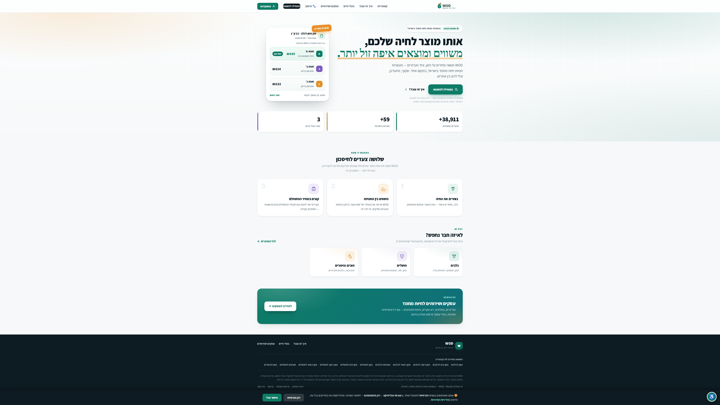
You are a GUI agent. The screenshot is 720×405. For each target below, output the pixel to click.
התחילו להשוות (291, 6)
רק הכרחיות (293, 397)
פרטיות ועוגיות (283, 386)
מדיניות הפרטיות (440, 399)
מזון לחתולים (366, 364)
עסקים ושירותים (330, 6)
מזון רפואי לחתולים (307, 364)
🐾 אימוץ (310, 6)
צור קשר (261, 386)
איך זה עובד (366, 6)
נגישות (271, 386)
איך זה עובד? (416, 89)
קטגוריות (382, 6)
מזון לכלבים (457, 364)
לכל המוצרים (266, 241)
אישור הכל (272, 397)
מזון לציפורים (270, 364)
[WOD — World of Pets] (450, 6)
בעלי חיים (349, 6)
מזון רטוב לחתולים (329, 364)
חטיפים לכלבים (382, 364)
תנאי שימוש (297, 386)
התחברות (265, 6)
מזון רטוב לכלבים (421, 364)
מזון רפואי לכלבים (402, 364)
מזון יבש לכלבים (440, 364)
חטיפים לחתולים (288, 364)
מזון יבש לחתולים (348, 364)
